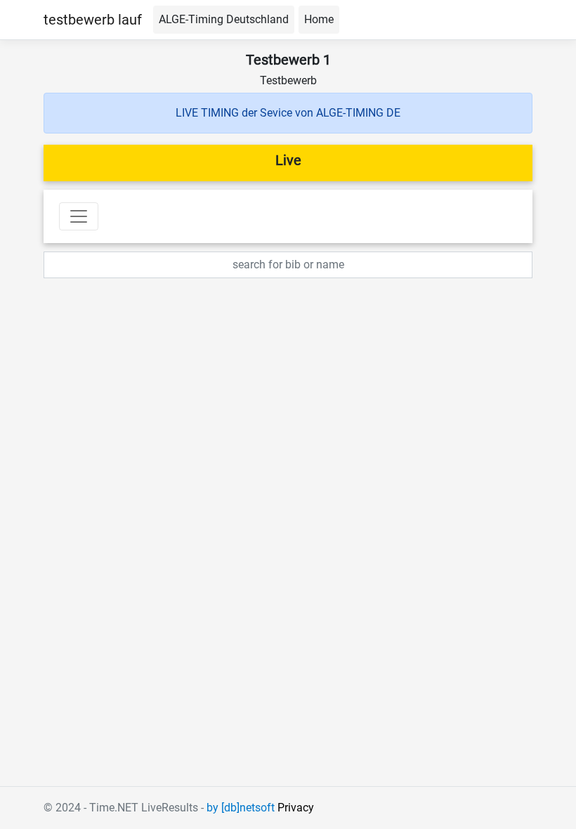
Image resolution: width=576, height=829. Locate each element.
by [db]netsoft (241, 807)
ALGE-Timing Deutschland (224, 19)
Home (319, 19)
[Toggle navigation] (78, 216)
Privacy (295, 807)
